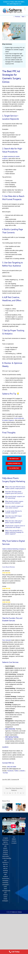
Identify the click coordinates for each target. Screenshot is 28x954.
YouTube (5, 773)
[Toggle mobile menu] (25, 8)
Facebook (10, 771)
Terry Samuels (6, 640)
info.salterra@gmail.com (14, 4)
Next (23, 16)
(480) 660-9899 (19, 2)
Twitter (16, 771)
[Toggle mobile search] (25, 9)
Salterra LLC (14, 912)
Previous (17, 16)
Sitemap (20, 912)
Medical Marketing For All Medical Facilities (14, 822)
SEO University (10, 729)
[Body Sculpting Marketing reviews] (22, 823)
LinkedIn (21, 771)
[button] (14, 487)
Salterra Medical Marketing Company (13, 549)
